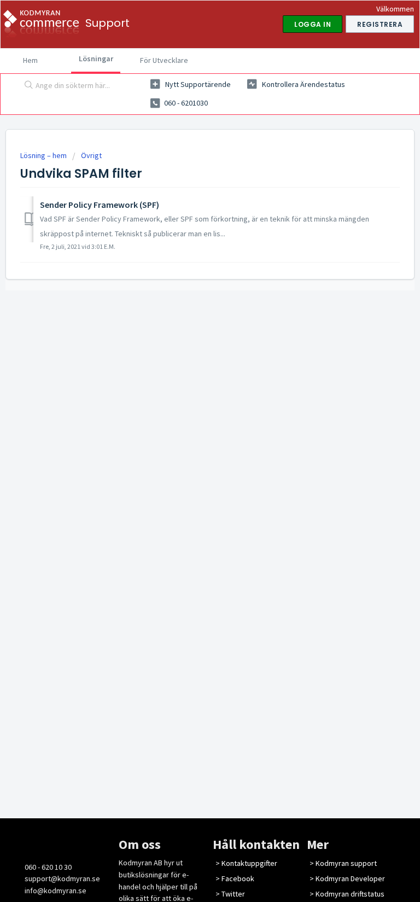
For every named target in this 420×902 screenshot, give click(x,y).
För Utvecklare (164, 60)
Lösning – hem (44, 155)
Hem (30, 60)
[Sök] (26, 86)
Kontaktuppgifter (249, 863)
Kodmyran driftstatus (350, 894)
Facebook (237, 878)
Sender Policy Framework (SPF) (99, 204)
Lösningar (96, 58)
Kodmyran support (346, 863)
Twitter (233, 894)
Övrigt (91, 155)
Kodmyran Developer (350, 878)
